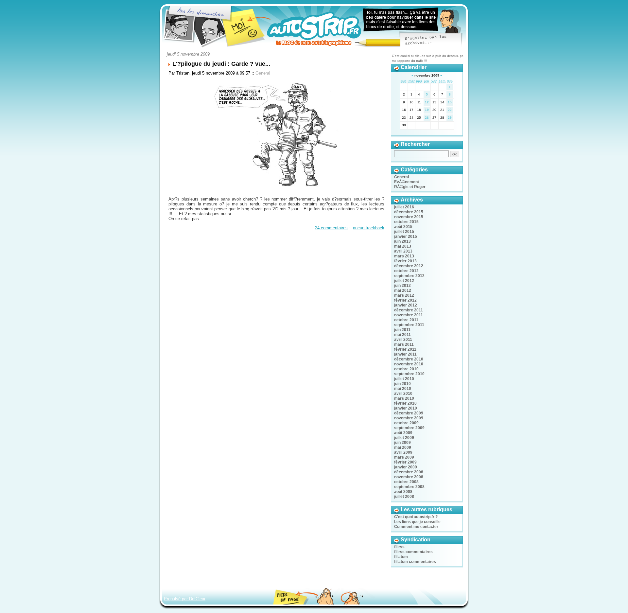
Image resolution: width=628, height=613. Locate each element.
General (262, 73)
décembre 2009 (408, 413)
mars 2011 (404, 344)
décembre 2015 (408, 212)
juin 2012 (402, 286)
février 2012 (405, 300)
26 (427, 117)
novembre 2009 (408, 418)
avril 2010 (403, 393)
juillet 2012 (404, 281)
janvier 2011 (405, 354)
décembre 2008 (408, 472)
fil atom (401, 557)
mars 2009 (404, 457)
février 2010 (405, 403)
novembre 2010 (408, 364)
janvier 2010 (405, 408)
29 (450, 117)
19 (427, 110)
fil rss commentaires (413, 552)
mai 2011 (402, 335)
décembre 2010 (408, 359)
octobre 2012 (406, 271)
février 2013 (405, 261)
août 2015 (403, 227)
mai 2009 (402, 447)
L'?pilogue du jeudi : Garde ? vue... (221, 64)
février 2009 (405, 462)
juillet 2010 (404, 379)
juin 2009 (402, 443)
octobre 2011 (406, 320)
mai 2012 (402, 290)
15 (450, 102)
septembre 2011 (409, 325)
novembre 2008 (408, 477)
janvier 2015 (405, 236)
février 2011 (405, 349)
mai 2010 (402, 389)
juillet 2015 (404, 232)
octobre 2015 (406, 222)
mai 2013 (402, 246)
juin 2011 (402, 330)
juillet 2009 (404, 438)
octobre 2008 (406, 482)
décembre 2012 (408, 266)
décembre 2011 (408, 310)
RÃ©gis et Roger (410, 187)
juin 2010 (402, 384)
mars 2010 (404, 398)
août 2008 (403, 492)
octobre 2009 (406, 423)
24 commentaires (331, 227)
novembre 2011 (408, 315)
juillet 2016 (404, 207)
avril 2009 (403, 452)
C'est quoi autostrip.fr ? (416, 517)
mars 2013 (404, 256)
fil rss (399, 547)
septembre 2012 (409, 276)
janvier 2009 (405, 467)
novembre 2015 (408, 217)
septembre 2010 (409, 374)
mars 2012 (404, 295)
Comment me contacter (416, 527)
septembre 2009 (409, 428)
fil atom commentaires (415, 562)
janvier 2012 (405, 305)
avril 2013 (403, 251)
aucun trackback (368, 227)
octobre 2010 (406, 369)
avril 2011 (403, 340)
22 (450, 110)
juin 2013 (402, 241)
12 (427, 102)
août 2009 (403, 433)
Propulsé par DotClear (184, 598)
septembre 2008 (409, 487)
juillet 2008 (404, 497)
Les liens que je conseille (417, 522)
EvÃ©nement (406, 182)
